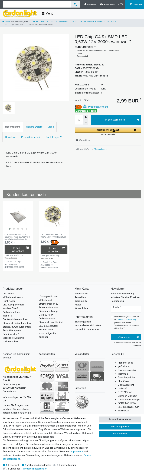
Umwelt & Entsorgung (87, 329)
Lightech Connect (127, 395)
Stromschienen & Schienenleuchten (48, 305)
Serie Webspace (12, 330)
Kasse (78, 304)
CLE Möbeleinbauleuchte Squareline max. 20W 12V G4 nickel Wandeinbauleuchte (17, 237)
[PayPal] (47, 366)
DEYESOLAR (125, 392)
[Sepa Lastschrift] (61, 366)
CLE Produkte (37, 21)
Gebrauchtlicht (126, 384)
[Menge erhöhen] (85, 117)
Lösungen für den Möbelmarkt (48, 298)
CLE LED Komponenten (57, 21)
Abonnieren (124, 337)
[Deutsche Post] (82, 366)
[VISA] (61, 376)
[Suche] (75, 4)
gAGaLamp (124, 366)
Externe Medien (68, 465)
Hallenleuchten (11, 341)
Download (10, 137)
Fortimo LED (46, 329)
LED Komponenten (13, 304)
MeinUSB (123, 373)
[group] (18, 216)
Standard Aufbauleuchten (17, 326)
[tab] (13, 127)
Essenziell (13, 465)
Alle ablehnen (119, 433)
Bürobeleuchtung (48, 311)
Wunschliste (84, 140)
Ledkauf (122, 388)
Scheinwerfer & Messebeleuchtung (13, 336)
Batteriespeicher (127, 377)
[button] (108, 131)
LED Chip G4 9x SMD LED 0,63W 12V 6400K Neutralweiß (54, 236)
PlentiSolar (124, 381)
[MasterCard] (47, 386)
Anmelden (80, 297)
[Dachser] (82, 376)
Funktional (14, 468)
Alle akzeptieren (120, 426)
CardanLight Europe (129, 399)
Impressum (76, 451)
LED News (8, 293)
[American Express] (61, 386)
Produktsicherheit (31, 137)
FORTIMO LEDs (127, 403)
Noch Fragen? (54, 137)
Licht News (9, 300)
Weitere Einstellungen (35, 468)
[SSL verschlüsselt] (82, 402)
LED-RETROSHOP (128, 406)
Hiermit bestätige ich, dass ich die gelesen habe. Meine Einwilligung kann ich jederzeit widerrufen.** (126, 322)
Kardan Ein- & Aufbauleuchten (11, 310)
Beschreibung (13, 126)
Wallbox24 (123, 410)
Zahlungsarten (83, 321)
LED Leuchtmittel (48, 325)
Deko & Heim (46, 314)
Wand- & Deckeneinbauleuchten (15, 317)
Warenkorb (81, 300)
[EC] (47, 407)
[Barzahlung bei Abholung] (61, 396)
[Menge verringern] (85, 122)
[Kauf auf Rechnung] (47, 396)
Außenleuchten (47, 318)
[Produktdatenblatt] (85, 106)
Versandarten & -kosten (88, 325)
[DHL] (97, 366)
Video (51, 126)
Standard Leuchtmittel (51, 322)
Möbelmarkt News (13, 297)
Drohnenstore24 (127, 370)
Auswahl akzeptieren (120, 419)
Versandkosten (100, 149)
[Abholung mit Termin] (97, 376)
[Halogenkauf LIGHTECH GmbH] (20, 369)
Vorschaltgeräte (47, 333)
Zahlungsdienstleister (39, 465)
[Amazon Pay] (47, 376)
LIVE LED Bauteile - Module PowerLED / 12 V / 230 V (93, 21)
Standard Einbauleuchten (17, 323)
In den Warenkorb (115, 119)
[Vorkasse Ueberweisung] (61, 407)
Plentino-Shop (125, 362)
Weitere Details (34, 126)
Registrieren (81, 293)
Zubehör (43, 336)
